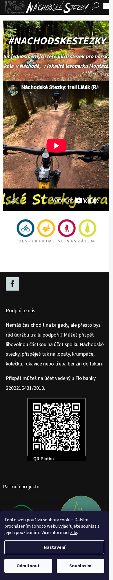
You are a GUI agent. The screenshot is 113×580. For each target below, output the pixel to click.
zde (73, 532)
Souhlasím (80, 566)
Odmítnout (28, 566)
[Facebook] (12, 284)
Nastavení (54, 547)
